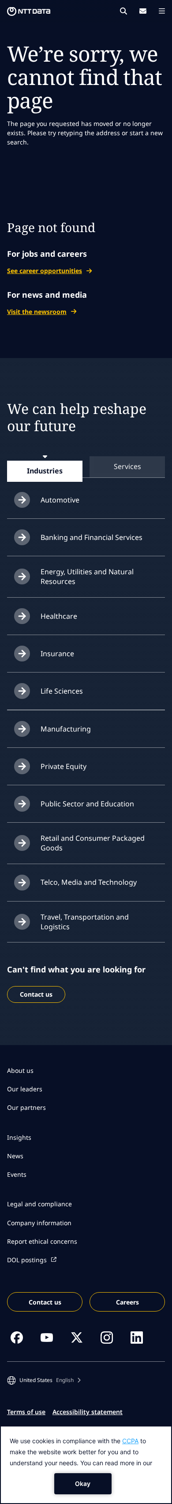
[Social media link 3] (76, 1337)
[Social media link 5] (136, 1337)
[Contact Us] (142, 11)
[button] (44, 1380)
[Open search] (123, 11)
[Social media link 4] (106, 1337)
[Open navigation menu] (162, 11)
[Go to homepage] (28, 11)
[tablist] (86, 466)
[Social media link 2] (46, 1337)
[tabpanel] (86, 711)
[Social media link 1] (16, 1337)
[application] (86, 1465)
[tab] (44, 471)
